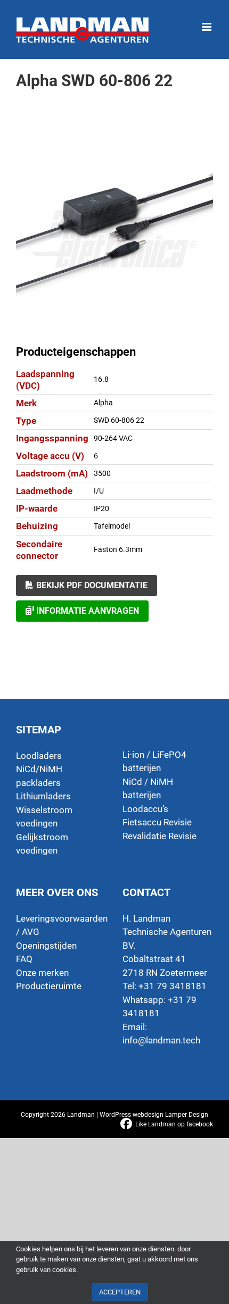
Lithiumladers (43, 796)
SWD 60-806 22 (119, 420)
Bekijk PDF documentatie (91, 585)
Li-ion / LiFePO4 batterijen (154, 761)
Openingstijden (46, 945)
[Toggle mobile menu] (207, 21)
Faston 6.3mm (118, 549)
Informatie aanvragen (86, 611)
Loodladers (39, 755)
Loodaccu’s (145, 809)
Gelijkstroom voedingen (42, 844)
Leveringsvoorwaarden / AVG (61, 925)
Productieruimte (48, 986)
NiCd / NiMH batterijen (147, 788)
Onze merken (42, 972)
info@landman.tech (161, 1040)
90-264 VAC (113, 438)
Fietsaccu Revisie (157, 822)
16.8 (101, 379)
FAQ (24, 959)
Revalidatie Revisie (159, 836)
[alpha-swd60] (114, 235)
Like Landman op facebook (174, 1124)
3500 (102, 473)
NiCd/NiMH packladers (39, 776)
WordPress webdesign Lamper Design (154, 1114)
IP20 (101, 508)
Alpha (103, 402)
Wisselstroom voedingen (44, 817)
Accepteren (120, 1292)
